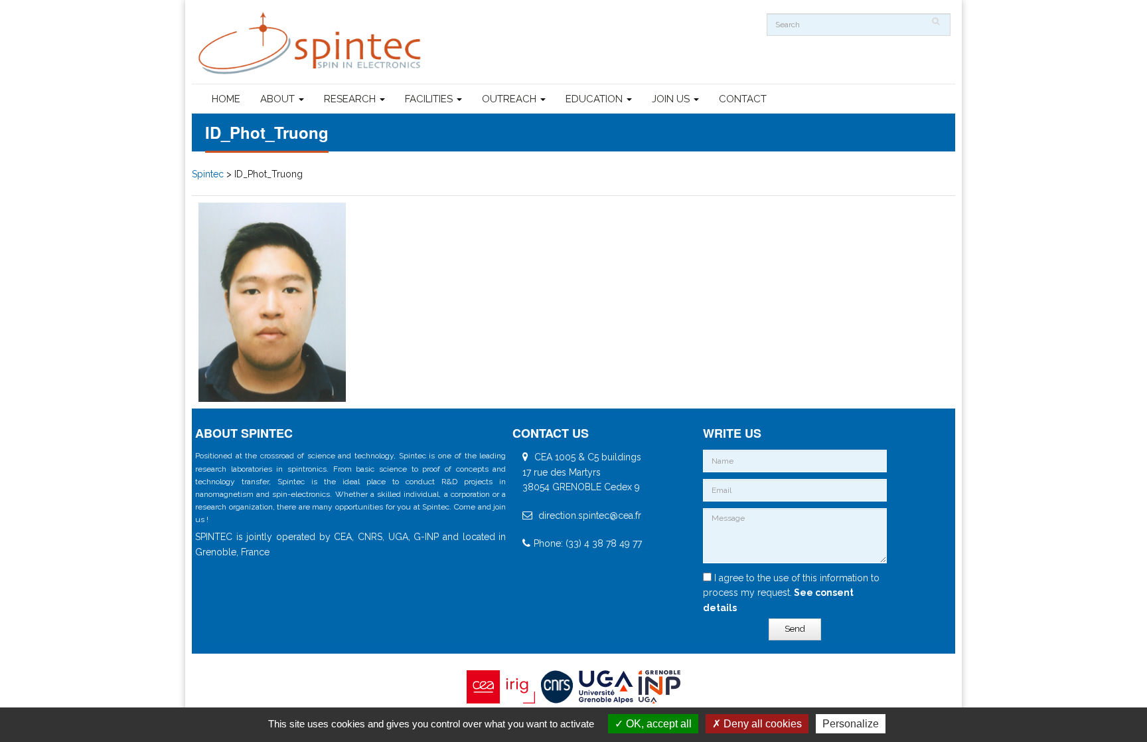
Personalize (850, 723)
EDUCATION (595, 99)
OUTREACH (510, 99)
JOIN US (672, 99)
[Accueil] (311, 43)
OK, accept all (657, 723)
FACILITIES (430, 99)
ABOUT (278, 99)
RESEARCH (351, 99)
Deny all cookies (761, 723)
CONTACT (743, 99)
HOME (226, 99)
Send (795, 629)
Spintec (208, 174)
